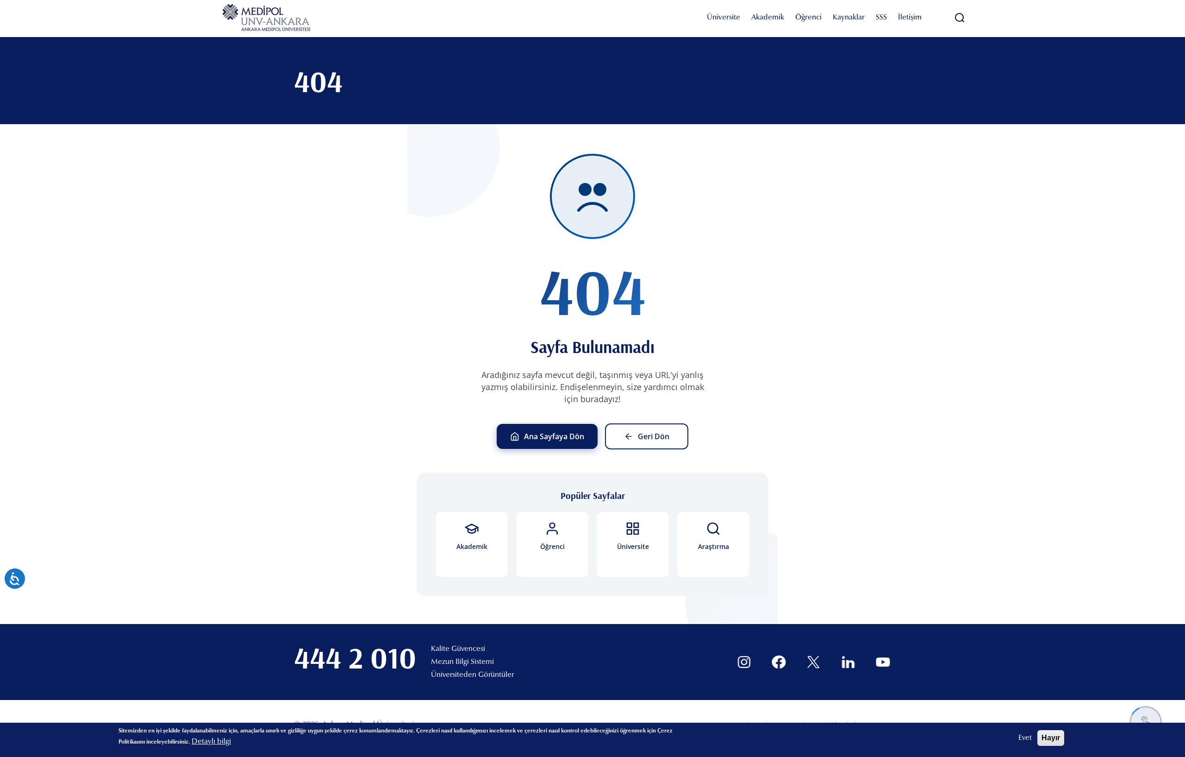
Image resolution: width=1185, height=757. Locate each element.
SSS (881, 17)
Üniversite (723, 17)
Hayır (1051, 738)
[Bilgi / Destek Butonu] (1145, 722)
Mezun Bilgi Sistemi (462, 662)
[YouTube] (883, 662)
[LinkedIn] (848, 662)
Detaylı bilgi (211, 741)
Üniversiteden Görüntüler (472, 675)
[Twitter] (813, 662)
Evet (1025, 738)
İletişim (910, 17)
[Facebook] (779, 662)
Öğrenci (808, 17)
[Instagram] (744, 662)
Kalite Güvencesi (458, 649)
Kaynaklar (849, 17)
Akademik (767, 17)
